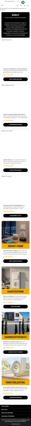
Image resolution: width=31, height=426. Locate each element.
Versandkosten (23, 419)
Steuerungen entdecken (15, 124)
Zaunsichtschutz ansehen (15, 352)
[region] (15, 9)
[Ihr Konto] (24, 5)
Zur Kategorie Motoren (15, 79)
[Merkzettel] (21, 5)
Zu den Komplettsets (15, 215)
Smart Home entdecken (15, 261)
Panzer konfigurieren (15, 170)
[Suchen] (17, 5)
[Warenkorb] (28, 5)
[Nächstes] (30, 9)
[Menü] (2, 5)
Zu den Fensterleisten (15, 397)
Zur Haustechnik (15, 306)
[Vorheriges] (1, 9)
